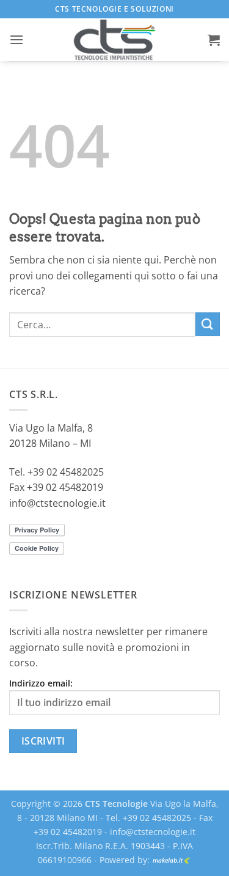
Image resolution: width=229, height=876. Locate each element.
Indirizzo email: (41, 683)
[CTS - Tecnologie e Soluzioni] (115, 39)
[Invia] (207, 324)
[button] (16, 39)
